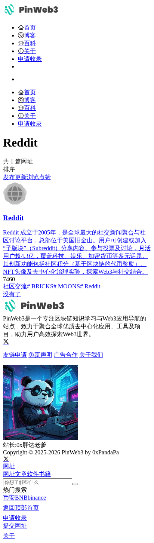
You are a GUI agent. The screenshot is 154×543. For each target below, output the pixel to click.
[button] (9, 466)
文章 (21, 474)
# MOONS (66, 286)
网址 (9, 474)
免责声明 (40, 355)
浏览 (33, 177)
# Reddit (90, 286)
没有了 (12, 294)
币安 (9, 497)
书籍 (45, 474)
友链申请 (15, 355)
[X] (6, 341)
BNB (21, 497)
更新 (21, 177)
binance (37, 497)
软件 (33, 474)
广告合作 (66, 355)
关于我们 (91, 355)
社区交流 (15, 286)
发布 (9, 177)
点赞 (45, 177)
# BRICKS (40, 286)
